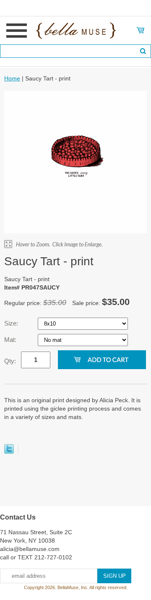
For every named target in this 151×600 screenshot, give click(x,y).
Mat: (11, 339)
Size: (12, 323)
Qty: (10, 361)
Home (12, 78)
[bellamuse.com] (76, 29)
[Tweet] (9, 451)
